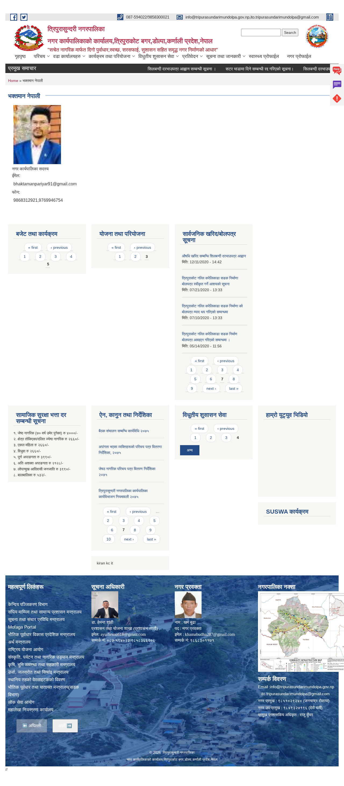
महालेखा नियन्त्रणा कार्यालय (30, 709)
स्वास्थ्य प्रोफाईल (264, 56)
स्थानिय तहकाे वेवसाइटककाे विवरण (36, 679)
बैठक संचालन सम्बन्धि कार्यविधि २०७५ (124, 431)
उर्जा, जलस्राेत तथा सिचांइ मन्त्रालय (38, 672)
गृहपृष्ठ (20, 56)
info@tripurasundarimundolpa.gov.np (302, 686)
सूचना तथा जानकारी (223, 56)
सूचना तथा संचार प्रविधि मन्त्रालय (36, 619)
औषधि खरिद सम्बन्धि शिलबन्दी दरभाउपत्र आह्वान (214, 256)
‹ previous (59, 247)
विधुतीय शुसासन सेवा (156, 56)
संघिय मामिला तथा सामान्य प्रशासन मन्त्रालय (44, 612)
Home (13, 80)
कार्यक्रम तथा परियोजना (109, 56)
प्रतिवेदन (190, 56)
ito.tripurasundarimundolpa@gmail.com (295, 693)
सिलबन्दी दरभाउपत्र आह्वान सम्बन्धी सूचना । (167, 69)
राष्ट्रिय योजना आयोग (25, 649)
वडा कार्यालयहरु (67, 56)
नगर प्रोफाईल (299, 56)
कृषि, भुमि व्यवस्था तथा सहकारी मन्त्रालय (41, 664)
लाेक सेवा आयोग (21, 702)
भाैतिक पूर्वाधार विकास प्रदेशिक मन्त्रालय (41, 634)
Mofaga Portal (22, 627)
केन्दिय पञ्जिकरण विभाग (28, 604)
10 (108, 539)
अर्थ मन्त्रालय (19, 642)
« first (33, 247)
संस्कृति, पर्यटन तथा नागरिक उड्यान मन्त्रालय (46, 657)
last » (233, 388)
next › (211, 388)
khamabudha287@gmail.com (210, 634)
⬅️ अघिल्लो (31, 725)
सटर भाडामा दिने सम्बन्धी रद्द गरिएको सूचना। (245, 69)
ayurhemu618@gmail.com (123, 634)
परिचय (39, 56)
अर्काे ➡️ (65, 725)
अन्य (190, 450)
